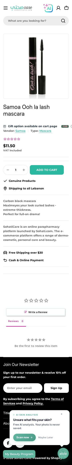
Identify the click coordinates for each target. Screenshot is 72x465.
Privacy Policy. (33, 403)
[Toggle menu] (5, 8)
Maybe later (45, 437)
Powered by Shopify (47, 458)
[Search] (63, 20)
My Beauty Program (19, 454)
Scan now (22, 437)
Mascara (45, 131)
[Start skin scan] (63, 453)
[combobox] (36, 21)
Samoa (20, 131)
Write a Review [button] (37, 312)
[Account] (58, 8)
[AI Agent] (48, 8)
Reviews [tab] (13, 321)
